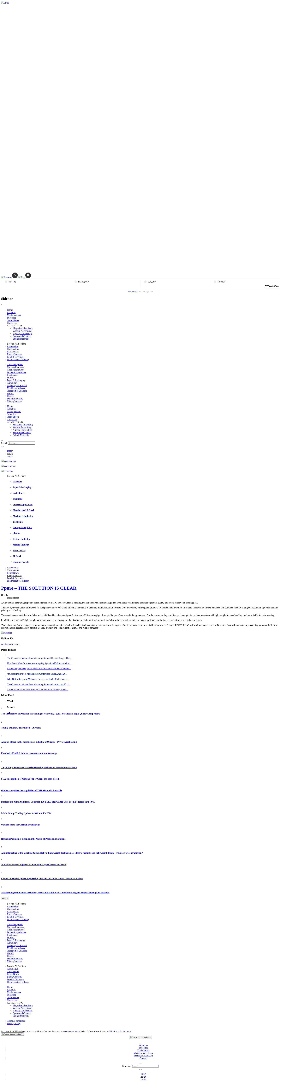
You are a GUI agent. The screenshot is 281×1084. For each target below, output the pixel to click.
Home (10, 310)
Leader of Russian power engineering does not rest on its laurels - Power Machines (42, 878)
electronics (18, 522)
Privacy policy (13, 1023)
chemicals (17, 499)
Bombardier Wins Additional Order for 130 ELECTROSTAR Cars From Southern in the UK (48, 802)
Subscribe (11, 317)
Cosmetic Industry (15, 369)
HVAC (10, 393)
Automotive (12, 346)
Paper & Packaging (16, 380)
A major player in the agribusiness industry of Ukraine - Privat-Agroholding (39, 742)
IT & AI (10, 377)
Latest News (13, 351)
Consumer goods (15, 364)
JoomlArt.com (68, 1031)
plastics (16, 533)
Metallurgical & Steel (17, 385)
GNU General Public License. (120, 1031)
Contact (143, 1058)
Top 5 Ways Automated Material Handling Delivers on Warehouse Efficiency (39, 767)
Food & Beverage (15, 357)
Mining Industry (14, 401)
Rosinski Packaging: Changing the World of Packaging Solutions (33, 839)
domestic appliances (22, 504)
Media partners (14, 315)
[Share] (2, 446)
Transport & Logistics (17, 391)
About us (11, 312)
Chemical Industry (15, 367)
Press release (19, 550)
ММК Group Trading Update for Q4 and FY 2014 (26, 813)
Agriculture (12, 383)
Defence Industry (15, 398)
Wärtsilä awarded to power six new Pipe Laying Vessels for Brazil (33, 864)
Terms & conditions (16, 1021)
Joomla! (78, 1031)
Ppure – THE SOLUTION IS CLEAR (38, 588)
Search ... (126, 1066)
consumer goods (21, 562)
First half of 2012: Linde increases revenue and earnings (29, 753)
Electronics (12, 375)
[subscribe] (6, 633)
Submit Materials (21, 339)
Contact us (12, 323)
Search (4, 443)
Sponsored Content (22, 336)
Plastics (10, 396)
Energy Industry (14, 354)
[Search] (2, 440)
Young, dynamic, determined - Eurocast (21, 727)
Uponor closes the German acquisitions (20, 824)
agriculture (18, 493)
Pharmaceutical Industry (18, 359)
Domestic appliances (16, 372)
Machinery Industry (16, 388)
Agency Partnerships (22, 333)
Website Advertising (22, 331)
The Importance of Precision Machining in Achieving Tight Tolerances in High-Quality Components (50, 713)
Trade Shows (13, 320)
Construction (13, 349)
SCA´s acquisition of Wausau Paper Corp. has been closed (30, 779)
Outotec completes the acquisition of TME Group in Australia (31, 790)
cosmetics (17, 481)
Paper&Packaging (22, 487)
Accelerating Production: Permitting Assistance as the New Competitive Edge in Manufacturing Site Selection (55, 892)
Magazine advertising (23, 328)
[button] (6, 277)
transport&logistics (22, 527)
